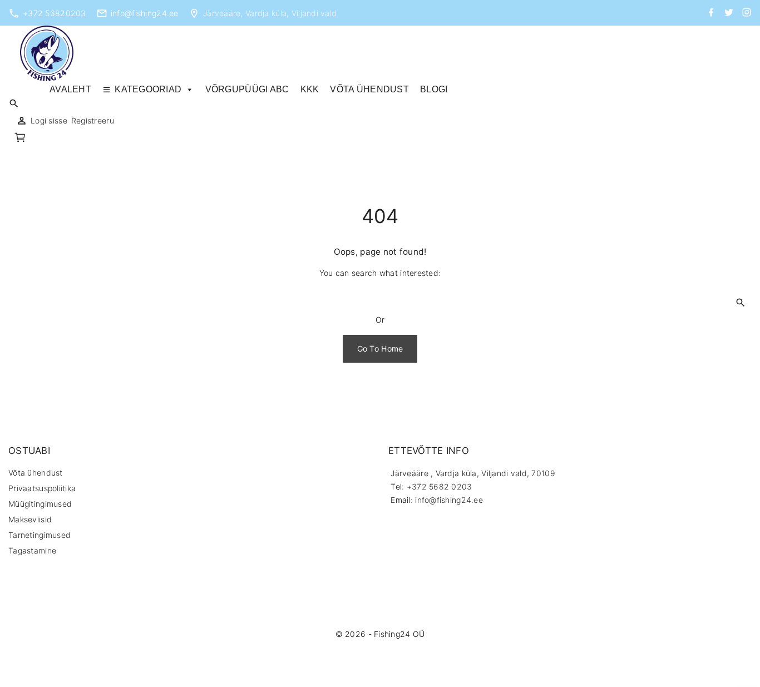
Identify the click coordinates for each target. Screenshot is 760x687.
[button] (21, 138)
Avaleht (70, 89)
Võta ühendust (369, 89)
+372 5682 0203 (439, 486)
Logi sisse (49, 120)
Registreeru (92, 120)
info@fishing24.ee (145, 13)
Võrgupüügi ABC (247, 89)
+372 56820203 (54, 13)
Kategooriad (148, 89)
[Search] (740, 302)
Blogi (433, 89)
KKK (309, 89)
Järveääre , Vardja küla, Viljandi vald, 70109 (473, 473)
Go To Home (380, 348)
